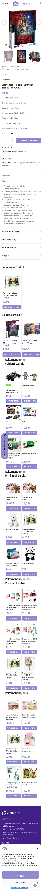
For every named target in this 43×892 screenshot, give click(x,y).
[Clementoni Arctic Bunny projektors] (13, 553)
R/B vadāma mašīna (29, 422)
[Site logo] (21, 3)
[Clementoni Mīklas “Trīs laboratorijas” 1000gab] (12, 281)
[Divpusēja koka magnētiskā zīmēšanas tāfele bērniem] (29, 663)
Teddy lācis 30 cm (12, 529)
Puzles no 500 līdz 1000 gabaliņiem (15, 69)
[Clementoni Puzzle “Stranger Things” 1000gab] (12, 329)
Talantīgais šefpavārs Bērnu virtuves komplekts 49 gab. (13, 785)
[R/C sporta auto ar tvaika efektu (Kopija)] (13, 376)
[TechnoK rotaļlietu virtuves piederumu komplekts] (13, 705)
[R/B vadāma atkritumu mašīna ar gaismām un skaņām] (13, 444)
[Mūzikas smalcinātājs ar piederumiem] (29, 773)
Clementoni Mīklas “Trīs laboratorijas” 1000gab (10, 295)
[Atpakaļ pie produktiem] (6, 74)
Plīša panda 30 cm (28, 563)
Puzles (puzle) (16, 66)
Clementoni (6, 80)
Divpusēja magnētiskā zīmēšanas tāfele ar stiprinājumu (13, 607)
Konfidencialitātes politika (19, 888)
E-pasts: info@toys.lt (11, 838)
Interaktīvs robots (28, 386)
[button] (37, 848)
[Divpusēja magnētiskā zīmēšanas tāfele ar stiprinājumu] (13, 595)
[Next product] (9, 74)
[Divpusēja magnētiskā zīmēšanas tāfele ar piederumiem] (29, 595)
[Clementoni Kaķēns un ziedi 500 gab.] (31, 329)
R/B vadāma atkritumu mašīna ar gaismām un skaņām (13, 456)
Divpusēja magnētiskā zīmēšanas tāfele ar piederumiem (29, 607)
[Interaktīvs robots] (29, 376)
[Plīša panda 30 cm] (29, 553)
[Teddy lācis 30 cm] (13, 519)
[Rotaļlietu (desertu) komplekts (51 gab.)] (29, 705)
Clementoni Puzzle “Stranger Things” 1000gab (10, 343)
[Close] (4, 435)
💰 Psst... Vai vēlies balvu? (5, 448)
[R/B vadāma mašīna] (29, 412)
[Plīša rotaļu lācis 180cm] (13, 488)
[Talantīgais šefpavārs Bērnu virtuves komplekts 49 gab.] (13, 773)
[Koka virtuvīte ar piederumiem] (29, 739)
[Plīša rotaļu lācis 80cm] (29, 488)
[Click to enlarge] (6, 44)
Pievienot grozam (29, 140)
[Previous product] (3, 74)
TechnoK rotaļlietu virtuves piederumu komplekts (12, 717)
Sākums (5, 66)
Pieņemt (20, 876)
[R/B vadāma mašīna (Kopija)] (13, 412)
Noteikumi (20, 882)
